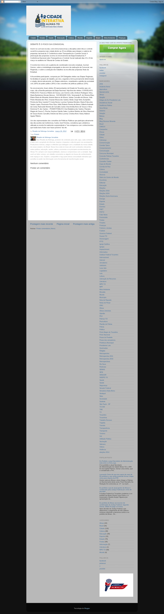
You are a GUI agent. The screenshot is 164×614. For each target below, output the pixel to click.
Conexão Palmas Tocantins (109, 156)
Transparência (105, 428)
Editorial (102, 183)
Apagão (102, 97)
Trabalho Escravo (106, 420)
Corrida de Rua (105, 167)
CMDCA (102, 127)
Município (103, 297)
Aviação (102, 113)
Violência (103, 449)
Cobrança (103, 140)
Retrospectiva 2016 (106, 359)
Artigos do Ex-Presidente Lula (110, 100)
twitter (102, 70)
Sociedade (103, 399)
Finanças (122, 38)
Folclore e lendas (106, 228)
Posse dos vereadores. (108, 340)
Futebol (102, 231)
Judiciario (103, 265)
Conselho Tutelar (106, 161)
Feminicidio (104, 217)
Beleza (102, 116)
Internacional (104, 257)
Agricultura (103, 89)
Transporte (103, 431)
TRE (101, 409)
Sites (101, 396)
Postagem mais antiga (83, 224)
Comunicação (104, 151)
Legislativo (103, 271)
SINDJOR (103, 375)
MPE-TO (103, 284)
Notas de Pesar (105, 303)
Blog (101, 119)
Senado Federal (105, 388)
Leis (101, 273)
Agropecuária (104, 92)
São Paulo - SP (105, 404)
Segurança (103, 385)
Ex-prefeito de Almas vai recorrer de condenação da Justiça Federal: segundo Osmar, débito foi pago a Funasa (114, 504)
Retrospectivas (105, 361)
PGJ (101, 316)
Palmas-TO (104, 319)
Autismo (102, 111)
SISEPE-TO (104, 377)
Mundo (80, 38)
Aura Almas (104, 108)
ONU (101, 305)
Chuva (102, 132)
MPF (101, 287)
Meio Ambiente (109, 38)
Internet (102, 260)
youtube (102, 73)
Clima (102, 137)
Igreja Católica (105, 244)
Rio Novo (103, 364)
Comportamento (105, 148)
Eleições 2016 (104, 191)
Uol (101, 436)
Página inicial (63, 224)
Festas (102, 220)
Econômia (103, 180)
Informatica (103, 252)
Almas (102, 95)
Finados (102, 223)
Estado (42, 38)
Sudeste (102, 401)
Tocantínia (103, 417)
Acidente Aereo (105, 86)
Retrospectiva (104, 353)
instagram (103, 76)
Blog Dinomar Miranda (107, 121)
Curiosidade (104, 172)
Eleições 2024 (104, 193)
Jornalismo (103, 263)
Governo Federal (106, 233)
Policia (102, 327)
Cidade (33, 38)
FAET (101, 209)
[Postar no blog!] (78, 131)
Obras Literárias (105, 311)
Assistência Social (106, 103)
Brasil (98, 38)
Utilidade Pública (105, 439)
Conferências (104, 159)
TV (101, 412)
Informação (104, 544)
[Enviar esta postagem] (71, 131)
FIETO (102, 212)
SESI (101, 372)
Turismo (102, 433)
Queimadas (104, 348)
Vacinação (103, 441)
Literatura (103, 281)
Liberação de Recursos (108, 279)
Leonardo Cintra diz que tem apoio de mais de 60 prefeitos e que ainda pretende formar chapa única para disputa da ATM (116, 476)
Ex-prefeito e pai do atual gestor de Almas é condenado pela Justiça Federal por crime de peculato (116, 489)
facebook (103, 68)
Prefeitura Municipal (107, 343)
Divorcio (102, 175)
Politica (102, 329)
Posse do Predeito (106, 337)
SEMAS (102, 369)
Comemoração (105, 143)
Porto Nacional (105, 335)
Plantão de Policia (106, 324)
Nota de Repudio (105, 300)
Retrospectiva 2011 (106, 356)
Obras (102, 308)
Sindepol (103, 393)
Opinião (102, 313)
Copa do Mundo (105, 164)
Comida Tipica (105, 145)
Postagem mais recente (41, 224)
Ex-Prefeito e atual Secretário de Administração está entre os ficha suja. (116, 462)
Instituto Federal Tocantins (109, 255)
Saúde (51, 38)
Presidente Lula (105, 345)
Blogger (87, 608)
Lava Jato (103, 268)
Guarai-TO (103, 236)
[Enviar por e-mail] (76, 131)
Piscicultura (104, 321)
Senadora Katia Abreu (107, 391)
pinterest (103, 563)
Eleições (102, 188)
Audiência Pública (106, 105)
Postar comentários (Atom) (45, 228)
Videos (102, 447)
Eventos (102, 207)
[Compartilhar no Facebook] (82, 131)
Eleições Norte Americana (109, 196)
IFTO (101, 241)
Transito (102, 425)
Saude (102, 380)
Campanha (103, 129)
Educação (61, 38)
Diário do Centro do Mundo (109, 177)
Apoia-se (103, 59)
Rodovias (103, 367)
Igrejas (102, 247)
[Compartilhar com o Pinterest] (84, 131)
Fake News (103, 215)
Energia (102, 199)
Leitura (102, 276)
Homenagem (104, 239)
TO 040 (102, 407)
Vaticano (103, 444)
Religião (102, 351)
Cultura (71, 38)
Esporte (89, 38)
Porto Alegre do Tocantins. (109, 332)
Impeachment (104, 249)
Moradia (102, 292)
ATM (101, 84)
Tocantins (103, 415)
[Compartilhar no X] (80, 131)
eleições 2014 (104, 452)
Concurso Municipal (106, 153)
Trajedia (102, 423)
